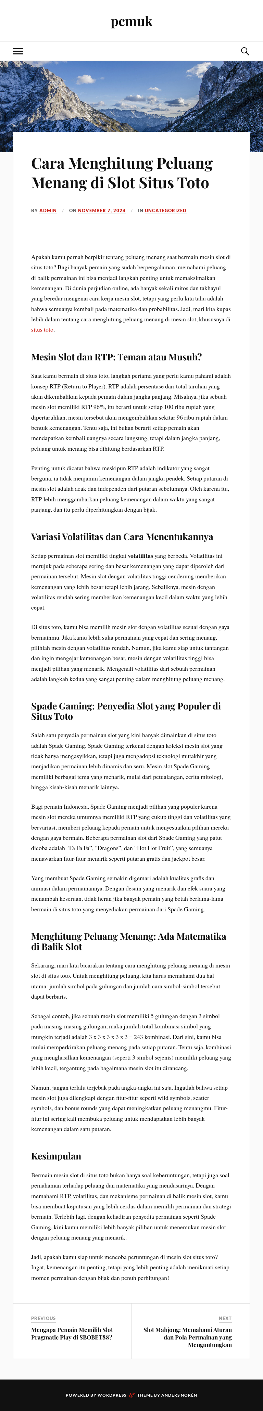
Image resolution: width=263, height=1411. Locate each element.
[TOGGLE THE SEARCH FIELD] (245, 51)
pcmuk (131, 20)
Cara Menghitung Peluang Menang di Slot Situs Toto (122, 172)
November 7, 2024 (102, 210)
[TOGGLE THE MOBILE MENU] (18, 51)
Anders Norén (179, 1395)
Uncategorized (166, 210)
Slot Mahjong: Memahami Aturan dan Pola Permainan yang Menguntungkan (187, 1337)
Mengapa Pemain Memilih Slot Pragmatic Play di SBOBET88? (72, 1333)
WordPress (112, 1395)
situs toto (42, 329)
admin (48, 210)
